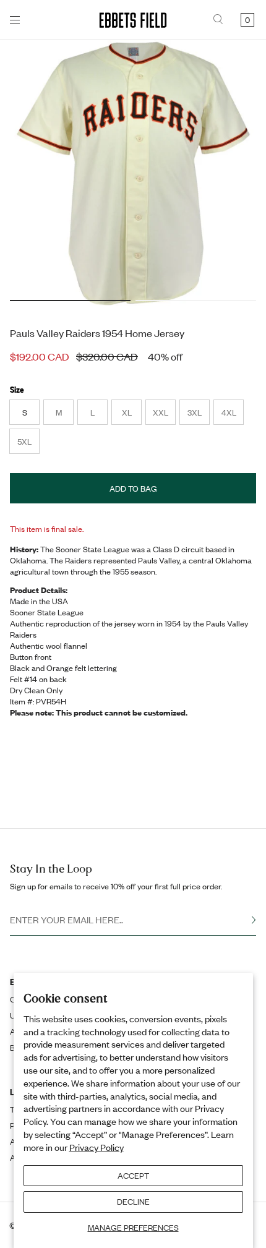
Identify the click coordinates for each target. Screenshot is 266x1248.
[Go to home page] (133, 20)
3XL (198, 415)
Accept (133, 1175)
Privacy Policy (96, 1147)
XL (131, 415)
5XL (28, 444)
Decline (133, 1201)
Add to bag (133, 488)
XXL (164, 415)
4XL (232, 415)
